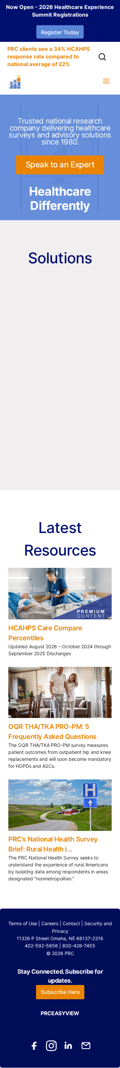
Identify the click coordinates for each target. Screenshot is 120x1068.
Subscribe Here (60, 992)
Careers (49, 923)
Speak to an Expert (60, 164)
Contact (71, 923)
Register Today (60, 32)
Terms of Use (22, 923)
